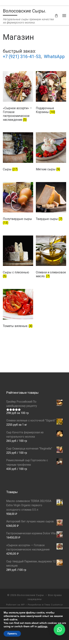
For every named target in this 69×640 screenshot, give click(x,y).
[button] (59, 629)
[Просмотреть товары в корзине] (56, 15)
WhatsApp (54, 56)
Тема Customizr (53, 604)
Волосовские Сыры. (31, 595)
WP (23, 604)
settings (42, 626)
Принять (12, 633)
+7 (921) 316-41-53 (22, 56)
